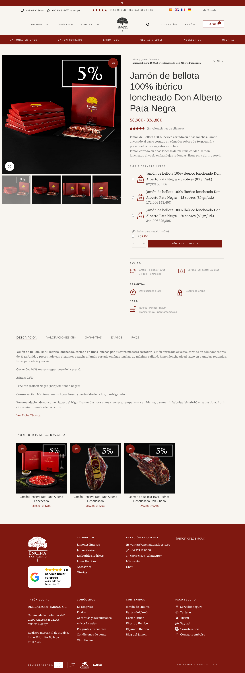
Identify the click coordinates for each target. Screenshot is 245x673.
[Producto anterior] (214, 61)
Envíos (190, 24)
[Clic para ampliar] (9, 166)
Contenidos (90, 24)
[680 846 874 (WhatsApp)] (48, 10)
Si (142, 236)
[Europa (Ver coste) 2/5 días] (181, 271)
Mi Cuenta (209, 10)
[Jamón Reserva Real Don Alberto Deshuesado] (95, 468)
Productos (40, 24)
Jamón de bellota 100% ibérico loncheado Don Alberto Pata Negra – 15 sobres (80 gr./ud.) (183, 195)
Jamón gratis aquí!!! (191, 538)
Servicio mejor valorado (55, 576)
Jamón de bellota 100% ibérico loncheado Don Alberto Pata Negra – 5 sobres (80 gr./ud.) (183, 176)
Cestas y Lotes (151, 40)
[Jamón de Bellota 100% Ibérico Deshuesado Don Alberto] (149, 468)
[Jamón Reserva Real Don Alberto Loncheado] (41, 468)
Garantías (170, 24)
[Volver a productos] (218, 61)
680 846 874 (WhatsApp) (66, 10)
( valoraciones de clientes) (165, 128)
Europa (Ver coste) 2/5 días (203, 269)
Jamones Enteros (23, 40)
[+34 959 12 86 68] (22, 10)
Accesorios (192, 40)
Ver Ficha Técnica (28, 415)
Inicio (135, 59)
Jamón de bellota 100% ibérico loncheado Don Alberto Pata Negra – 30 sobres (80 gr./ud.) (183, 213)
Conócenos (65, 24)
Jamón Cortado (70, 40)
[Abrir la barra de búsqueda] (148, 23)
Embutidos (111, 40)
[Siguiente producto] (223, 61)
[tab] (26, 337)
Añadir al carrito (185, 243)
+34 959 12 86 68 (35, 10)
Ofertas (228, 40)
